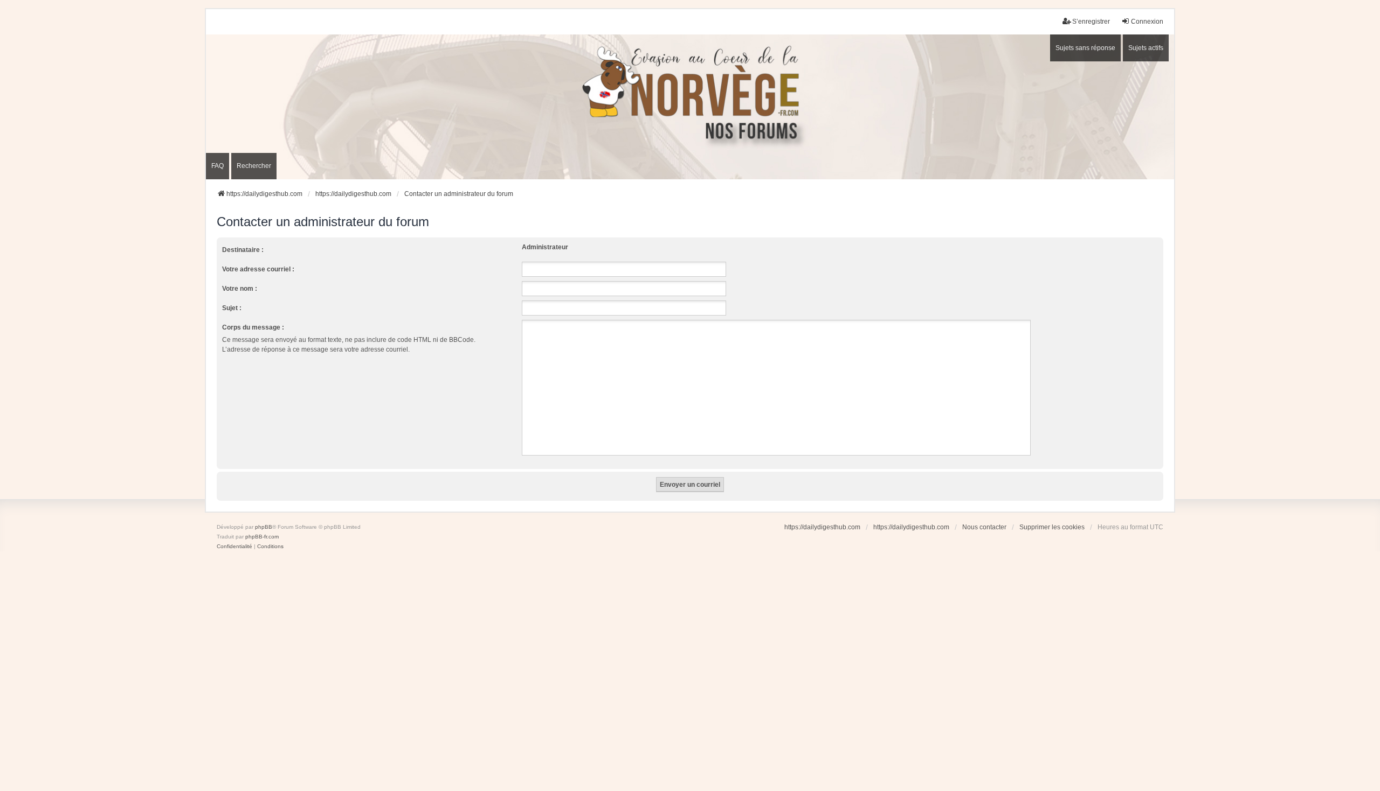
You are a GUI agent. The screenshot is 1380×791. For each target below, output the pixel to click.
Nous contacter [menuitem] (984, 527)
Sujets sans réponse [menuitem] (1085, 48)
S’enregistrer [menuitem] (1091, 21)
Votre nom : (239, 288)
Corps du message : (253, 327)
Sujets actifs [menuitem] (1145, 48)
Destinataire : (243, 250)
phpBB (263, 527)
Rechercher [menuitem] (254, 166)
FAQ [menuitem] (217, 166)
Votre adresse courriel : (258, 269)
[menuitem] (234, 546)
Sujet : (232, 308)
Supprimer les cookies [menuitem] (1052, 527)
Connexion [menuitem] (1147, 21)
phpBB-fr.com (262, 537)
